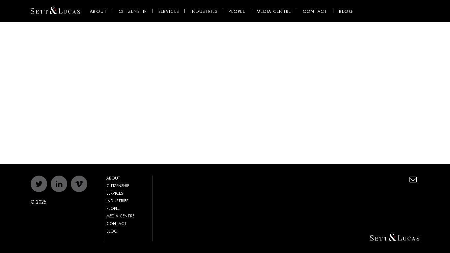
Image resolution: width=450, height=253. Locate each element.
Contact (315, 12)
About (98, 12)
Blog (346, 12)
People (237, 12)
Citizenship (133, 12)
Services (168, 12)
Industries (203, 12)
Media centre (274, 12)
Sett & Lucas (55, 11)
